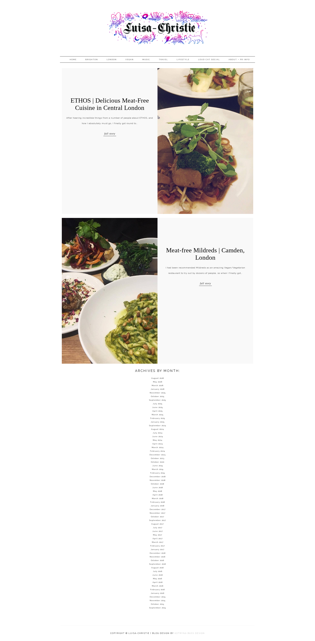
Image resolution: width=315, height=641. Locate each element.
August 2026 (157, 378)
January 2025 (157, 422)
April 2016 (158, 582)
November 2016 (157, 557)
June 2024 (157, 436)
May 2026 (157, 382)
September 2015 (157, 608)
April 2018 (158, 495)
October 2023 (157, 458)
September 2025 (157, 400)
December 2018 (158, 477)
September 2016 (157, 564)
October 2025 (157, 396)
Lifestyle (183, 59)
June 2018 (157, 487)
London (112, 59)
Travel (163, 59)
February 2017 (157, 546)
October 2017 (157, 517)
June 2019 (157, 466)
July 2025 (157, 404)
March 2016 (157, 586)
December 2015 (158, 597)
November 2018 (157, 480)
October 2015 (157, 604)
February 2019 (157, 473)
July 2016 (157, 571)
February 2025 (157, 418)
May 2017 (157, 535)
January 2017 (157, 549)
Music (146, 59)
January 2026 (157, 389)
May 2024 (157, 440)
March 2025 (157, 415)
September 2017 (157, 520)
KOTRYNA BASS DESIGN (190, 633)
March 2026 (157, 385)
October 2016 (157, 560)
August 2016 (157, 568)
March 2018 (157, 498)
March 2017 (157, 542)
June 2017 (157, 531)
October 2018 (157, 484)
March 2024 (158, 447)
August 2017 (157, 524)
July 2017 (157, 528)
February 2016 (157, 590)
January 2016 (157, 593)
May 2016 (157, 579)
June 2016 (157, 575)
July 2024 (157, 433)
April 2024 (157, 444)
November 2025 (158, 393)
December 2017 (158, 509)
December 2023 (157, 455)
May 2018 (157, 491)
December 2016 (158, 553)
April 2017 (158, 539)
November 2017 (157, 513)
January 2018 (157, 506)
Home (73, 59)
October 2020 (157, 462)
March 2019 (157, 469)
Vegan (129, 59)
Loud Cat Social (209, 59)
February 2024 (157, 451)
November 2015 (157, 600)
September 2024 (157, 426)
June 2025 (157, 407)
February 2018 (157, 502)
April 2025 (157, 411)
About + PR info (239, 59)
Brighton (91, 59)
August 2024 (157, 429)
